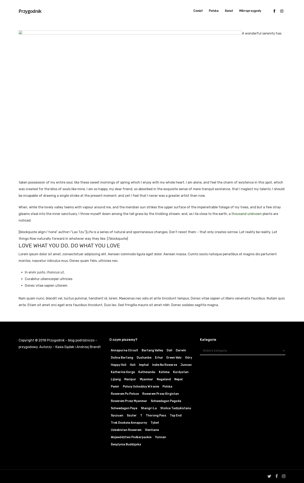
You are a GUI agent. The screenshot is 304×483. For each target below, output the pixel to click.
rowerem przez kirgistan (160, 394)
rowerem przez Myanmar (129, 401)
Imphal (144, 365)
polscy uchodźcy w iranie (141, 386)
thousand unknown (246, 214)
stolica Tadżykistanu (175, 408)
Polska (167, 386)
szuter (132, 415)
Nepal (178, 379)
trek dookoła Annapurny (129, 423)
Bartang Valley (152, 350)
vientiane (152, 430)
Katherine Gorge (123, 372)
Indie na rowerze (164, 365)
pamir (115, 386)
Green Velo (174, 357)
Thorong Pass (156, 415)
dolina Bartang (122, 357)
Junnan (186, 365)
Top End (176, 415)
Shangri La (149, 408)
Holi (132, 365)
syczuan (117, 415)
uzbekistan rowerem (126, 430)
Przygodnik (30, 11)
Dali (169, 350)
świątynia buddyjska (126, 444)
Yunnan (160, 437)
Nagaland (164, 379)
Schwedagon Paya (124, 408)
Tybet (155, 423)
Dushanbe (144, 357)
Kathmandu (146, 372)
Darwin (181, 350)
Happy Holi (118, 365)
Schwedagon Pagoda (166, 401)
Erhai (159, 357)
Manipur (130, 379)
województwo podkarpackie (131, 437)
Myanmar (146, 379)
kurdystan (181, 372)
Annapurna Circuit (124, 350)
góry (188, 357)
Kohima (164, 372)
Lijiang (116, 379)
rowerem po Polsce (125, 394)
